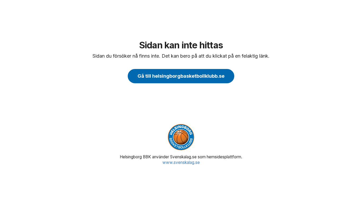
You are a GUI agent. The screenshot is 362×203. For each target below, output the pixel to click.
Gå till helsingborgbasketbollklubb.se (181, 76)
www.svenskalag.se (181, 162)
